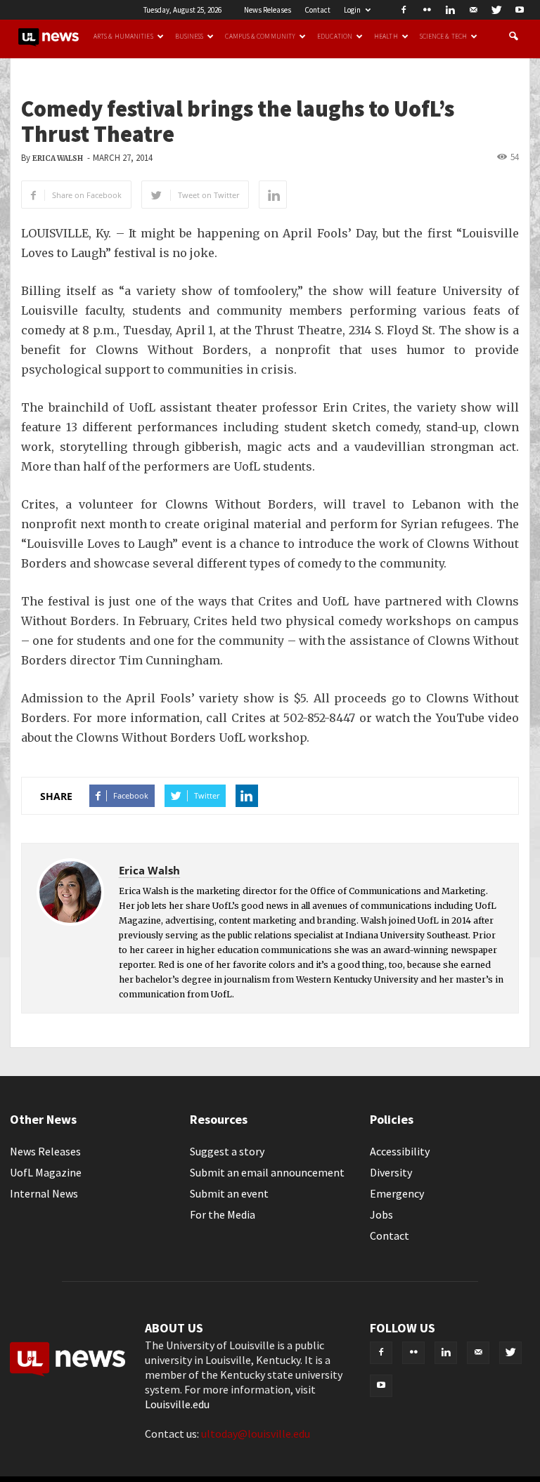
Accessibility (400, 1151)
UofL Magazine (46, 1172)
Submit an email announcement (267, 1172)
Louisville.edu (177, 1404)
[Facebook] (403, 10)
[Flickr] (426, 10)
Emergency (397, 1193)
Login (352, 10)
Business (189, 36)
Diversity (391, 1172)
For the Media (222, 1214)
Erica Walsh (57, 158)
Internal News (44, 1193)
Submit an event (229, 1193)
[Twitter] (496, 10)
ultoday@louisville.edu (255, 1434)
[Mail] (473, 10)
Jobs (381, 1214)
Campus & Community (260, 36)
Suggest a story (227, 1151)
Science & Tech (443, 36)
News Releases (267, 10)
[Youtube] (519, 10)
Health (386, 36)
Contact (317, 10)
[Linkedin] (450, 10)
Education (334, 36)
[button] (513, 36)
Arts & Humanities (123, 36)
